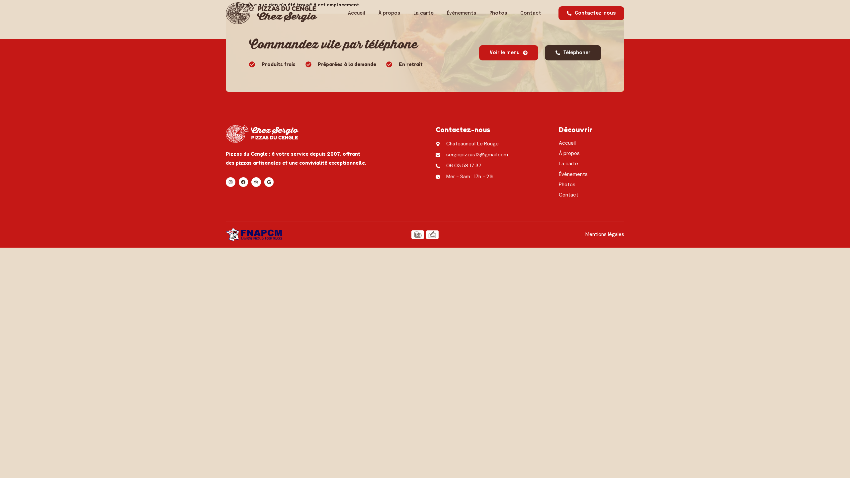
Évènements (461, 13)
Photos (498, 13)
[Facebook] (243, 182)
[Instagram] (230, 182)
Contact (530, 13)
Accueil (356, 13)
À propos (389, 13)
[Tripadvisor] (256, 182)
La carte (423, 13)
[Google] (269, 182)
